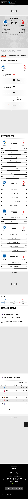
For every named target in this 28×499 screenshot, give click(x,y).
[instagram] (17, 472)
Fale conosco (9, 476)
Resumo (3, 55)
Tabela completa (14, 410)
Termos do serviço (17, 476)
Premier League (14, 18)
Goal (9, 494)
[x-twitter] (14, 472)
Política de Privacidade (11, 478)
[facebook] (10, 472)
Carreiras (20, 478)
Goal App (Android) (7, 479)
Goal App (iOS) (16, 479)
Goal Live (23, 479)
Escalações (24, 55)
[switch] (25, 382)
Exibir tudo (14, 105)
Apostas (11, 481)
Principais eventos (13, 55)
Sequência (20, 382)
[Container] (5, 23)
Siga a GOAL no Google (15, 488)
